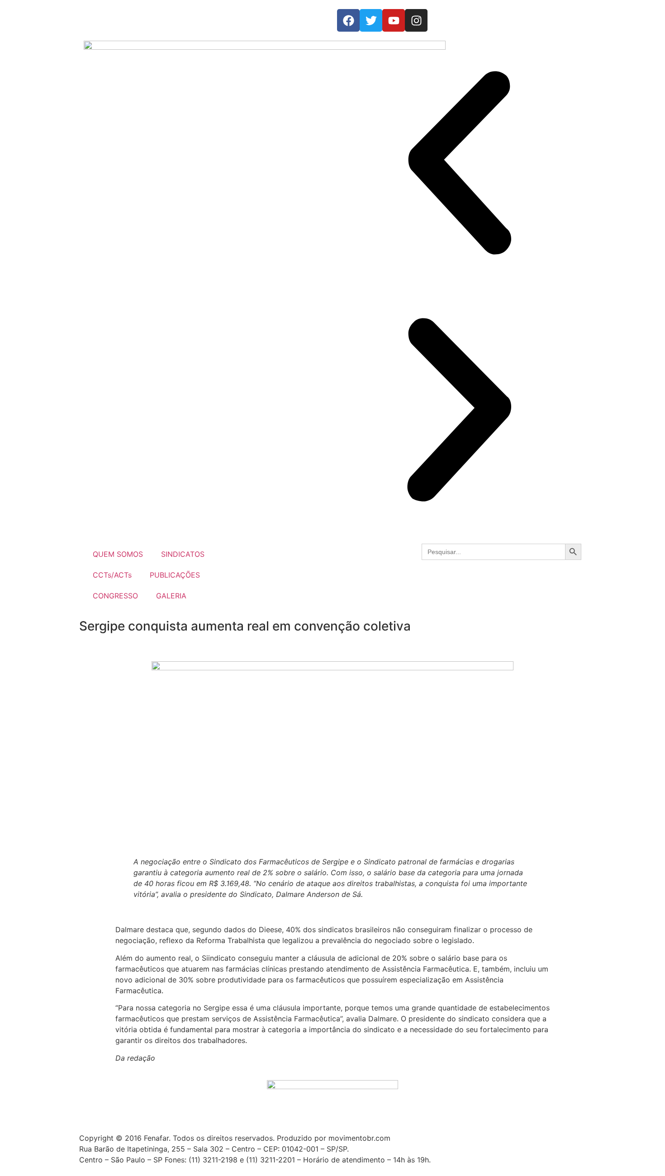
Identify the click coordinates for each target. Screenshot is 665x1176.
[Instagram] (416, 20)
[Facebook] (348, 20)
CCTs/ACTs (112, 574)
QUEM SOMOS (118, 554)
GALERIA (171, 595)
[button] (459, 164)
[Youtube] (393, 20)
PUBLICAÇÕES (175, 574)
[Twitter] (371, 20)
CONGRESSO (115, 595)
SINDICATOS (182, 554)
